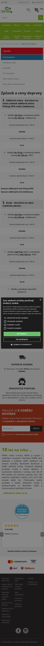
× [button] (40, 300)
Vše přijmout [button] (22, 334)
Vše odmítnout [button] (22, 339)
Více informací (36, 313)
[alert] (22, 323)
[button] (21, 344)
